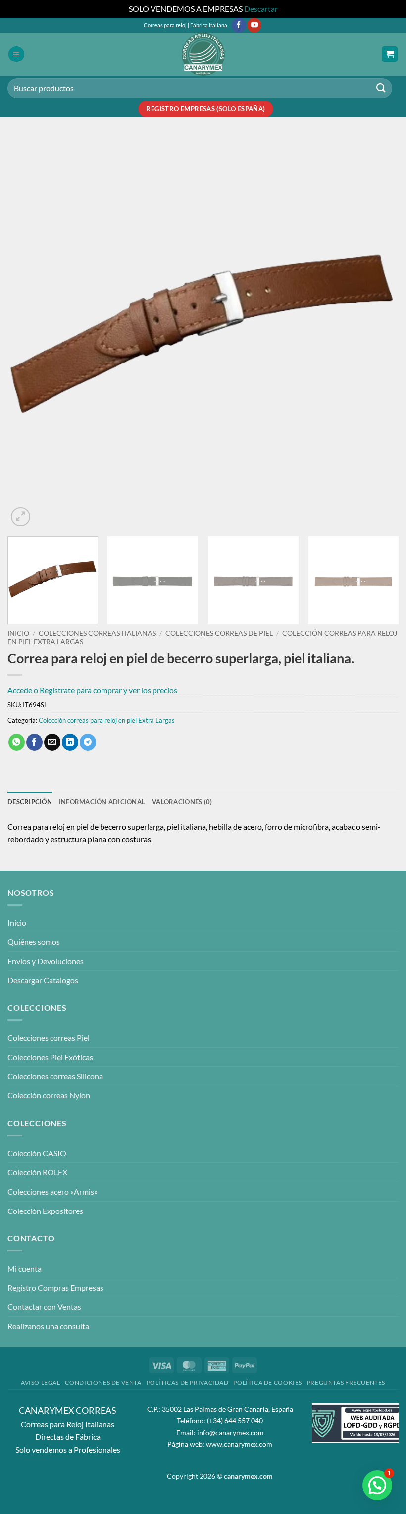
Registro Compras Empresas (55, 1287)
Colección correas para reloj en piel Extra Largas (107, 720)
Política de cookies (267, 1382)
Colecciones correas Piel (48, 1037)
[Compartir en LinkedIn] (70, 742)
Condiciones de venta (103, 1382)
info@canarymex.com (230, 1432)
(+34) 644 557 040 (235, 1420)
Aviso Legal (40, 1382)
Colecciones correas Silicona (55, 1076)
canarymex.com (248, 1476)
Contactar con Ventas (44, 1306)
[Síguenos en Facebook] (239, 25)
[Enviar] (381, 88)
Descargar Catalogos (42, 980)
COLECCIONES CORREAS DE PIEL (219, 633)
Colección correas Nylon (48, 1095)
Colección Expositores (45, 1210)
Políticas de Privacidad (188, 1382)
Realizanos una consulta (48, 1326)
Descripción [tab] (29, 802)
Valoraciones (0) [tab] (182, 802)
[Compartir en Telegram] (88, 742)
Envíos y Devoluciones (45, 961)
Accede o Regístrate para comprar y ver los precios (92, 690)
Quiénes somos (33, 941)
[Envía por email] (52, 742)
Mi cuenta (24, 1268)
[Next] (378, 333)
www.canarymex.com (239, 1444)
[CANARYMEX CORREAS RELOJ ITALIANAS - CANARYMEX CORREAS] (203, 54)
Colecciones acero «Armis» (52, 1191)
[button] (16, 54)
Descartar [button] (261, 8)
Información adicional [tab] (102, 802)
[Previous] (28, 333)
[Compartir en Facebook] (34, 742)
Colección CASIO (36, 1153)
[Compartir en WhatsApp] (16, 742)
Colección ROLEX (37, 1172)
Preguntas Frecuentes (346, 1382)
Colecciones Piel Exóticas (50, 1057)
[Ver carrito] (390, 54)
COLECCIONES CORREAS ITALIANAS (97, 633)
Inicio (18, 633)
